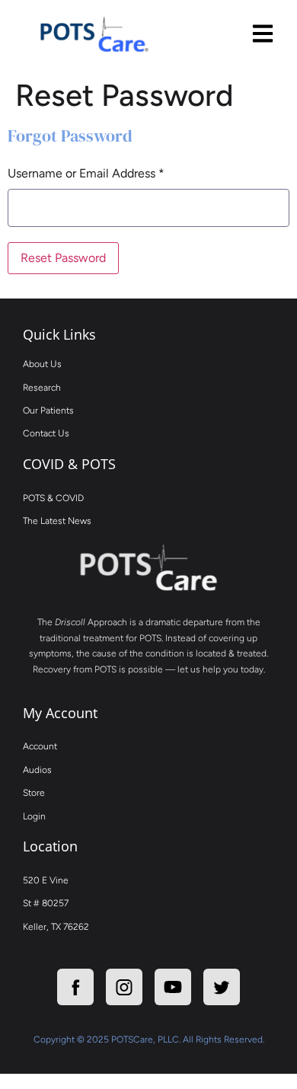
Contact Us (46, 433)
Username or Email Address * (86, 173)
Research (42, 387)
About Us (42, 364)
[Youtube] (173, 987)
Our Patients (48, 410)
